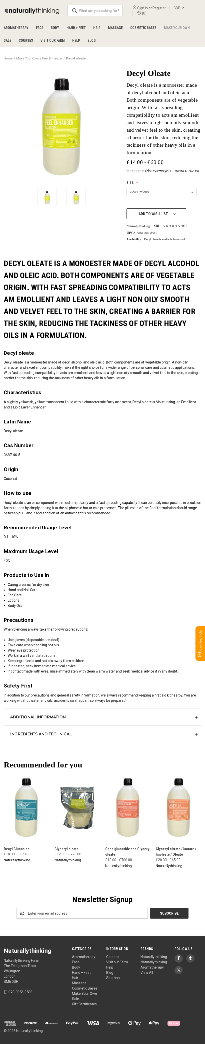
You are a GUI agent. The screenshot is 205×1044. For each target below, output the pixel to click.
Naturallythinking (153, 957)
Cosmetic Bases (143, 28)
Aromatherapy (16, 28)
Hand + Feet (76, 28)
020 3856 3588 (20, 992)
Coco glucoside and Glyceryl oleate (127, 852)
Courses (26, 40)
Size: (130, 183)
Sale (7, 40)
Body (55, 28)
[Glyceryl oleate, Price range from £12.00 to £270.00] (77, 807)
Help (76, 40)
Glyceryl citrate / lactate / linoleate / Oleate (176, 852)
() (143, 13)
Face (39, 28)
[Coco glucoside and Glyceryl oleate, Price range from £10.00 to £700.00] (128, 807)
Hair (96, 28)
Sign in (142, 8)
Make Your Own (177, 28)
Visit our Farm (52, 40)
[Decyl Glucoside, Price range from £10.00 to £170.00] (26, 807)
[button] (185, 171)
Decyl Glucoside (17, 849)
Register (159, 8)
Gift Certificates (84, 1004)
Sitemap (113, 978)
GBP (177, 8)
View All (146, 973)
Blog (92, 40)
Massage (115, 28)
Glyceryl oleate (66, 849)
